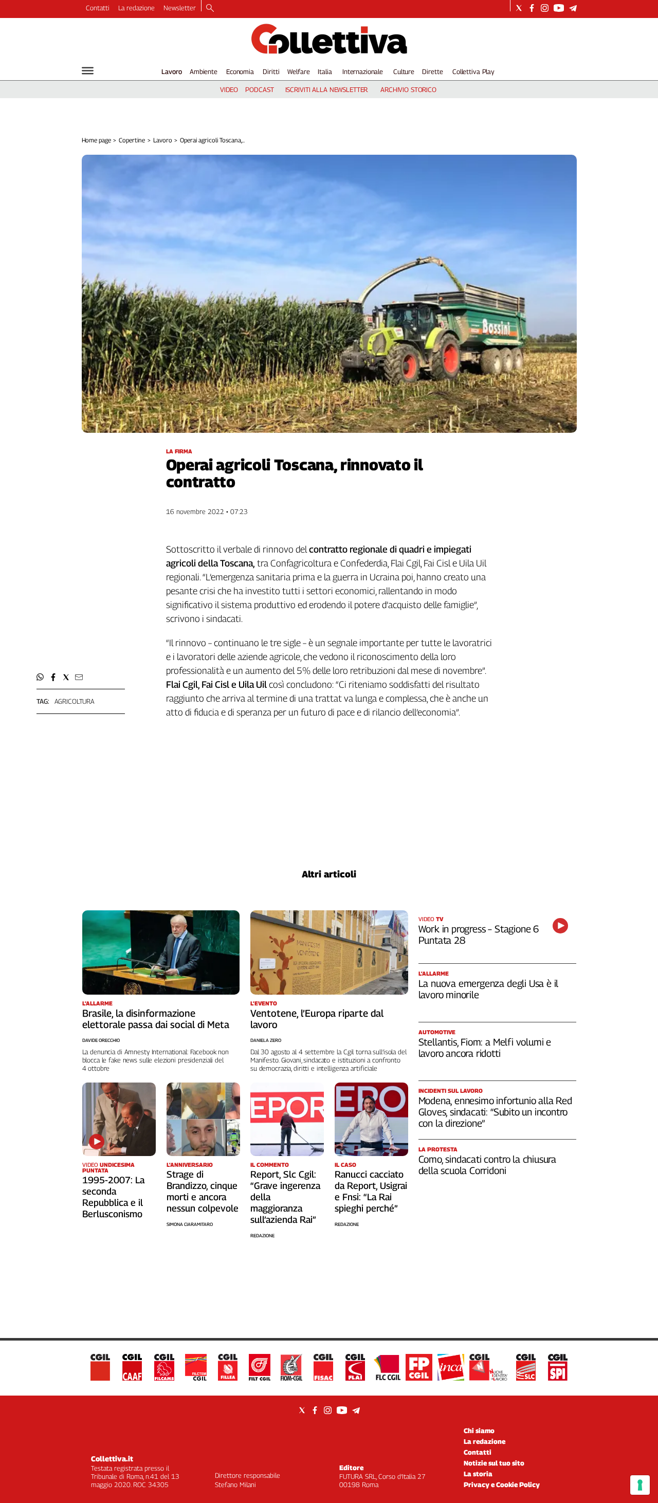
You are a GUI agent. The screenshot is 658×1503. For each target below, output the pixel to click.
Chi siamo (479, 1430)
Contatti (97, 8)
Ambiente (203, 71)
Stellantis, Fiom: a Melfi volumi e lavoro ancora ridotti (485, 1047)
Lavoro (171, 71)
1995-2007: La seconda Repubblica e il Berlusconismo (113, 1197)
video (229, 89)
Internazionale (362, 71)
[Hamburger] (88, 71)
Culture (403, 71)
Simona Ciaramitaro (190, 1224)
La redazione (136, 8)
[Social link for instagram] (545, 8)
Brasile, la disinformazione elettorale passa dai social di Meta (155, 1018)
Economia (240, 71)
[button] (40, 677)
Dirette (432, 71)
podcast (259, 89)
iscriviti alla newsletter (326, 89)
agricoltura (74, 701)
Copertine (132, 140)
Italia (325, 71)
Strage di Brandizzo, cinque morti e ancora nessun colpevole (203, 1191)
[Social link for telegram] (573, 8)
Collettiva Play (473, 71)
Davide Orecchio (101, 1040)
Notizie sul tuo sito (494, 1463)
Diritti (271, 71)
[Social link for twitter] (519, 8)
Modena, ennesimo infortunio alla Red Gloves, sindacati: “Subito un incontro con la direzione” (495, 1112)
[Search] (210, 8)
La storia (478, 1474)
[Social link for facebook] (532, 8)
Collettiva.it (112, 1458)
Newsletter (179, 8)
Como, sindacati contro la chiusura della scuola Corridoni (487, 1164)
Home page (96, 140)
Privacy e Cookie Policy (502, 1484)
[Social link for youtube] (559, 8)
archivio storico (408, 89)
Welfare (298, 71)
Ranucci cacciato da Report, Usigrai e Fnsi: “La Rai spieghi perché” (371, 1191)
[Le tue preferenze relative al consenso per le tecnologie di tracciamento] (640, 1485)
